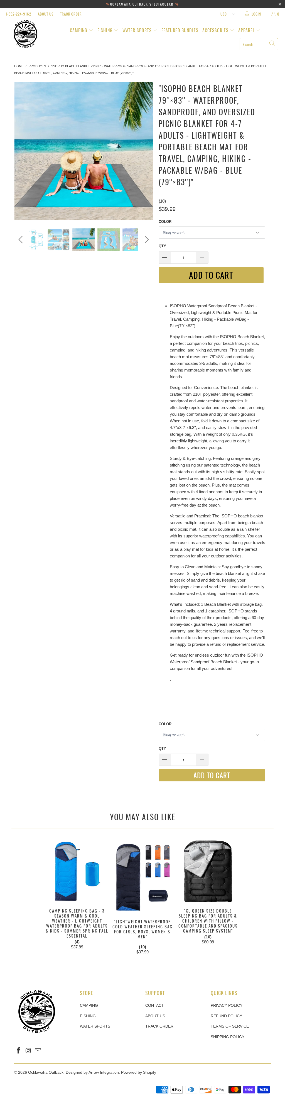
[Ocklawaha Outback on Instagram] (28, 1051)
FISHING (105, 30)
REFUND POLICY (226, 1016)
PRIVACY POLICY (226, 1005)
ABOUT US (45, 14)
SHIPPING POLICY (227, 1037)
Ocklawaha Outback (45, 1072)
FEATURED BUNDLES (179, 30)
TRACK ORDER (71, 14)
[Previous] (21, 151)
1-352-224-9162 (18, 14)
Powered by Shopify (138, 1072)
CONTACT (154, 1005)
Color (165, 222)
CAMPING (79, 30)
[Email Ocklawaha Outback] (38, 1051)
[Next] (145, 151)
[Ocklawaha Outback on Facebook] (18, 1051)
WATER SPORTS (137, 30)
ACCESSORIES (216, 30)
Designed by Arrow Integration (92, 1072)
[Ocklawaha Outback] (26, 34)
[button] (142, 946)
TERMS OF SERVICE (230, 1026)
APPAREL (247, 30)
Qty (162, 246)
